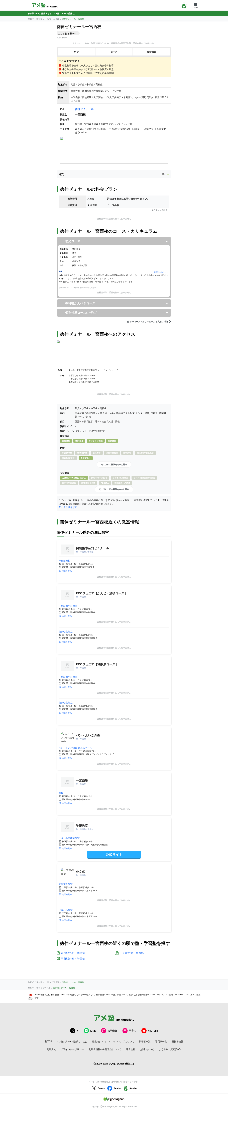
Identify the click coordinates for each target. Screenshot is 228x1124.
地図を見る (67, 570)
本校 (61, 792)
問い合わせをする (68, 507)
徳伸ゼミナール (84, 109)
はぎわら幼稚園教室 (69, 838)
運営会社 (130, 1049)
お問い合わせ (147, 1049)
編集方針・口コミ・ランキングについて (113, 1041)
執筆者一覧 (145, 1041)
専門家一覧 (161, 1041)
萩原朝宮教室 (66, 631)
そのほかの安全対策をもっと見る (114, 489)
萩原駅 (56, 18)
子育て (132, 1030)
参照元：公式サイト (161, 272)
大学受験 (112, 1030)
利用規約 (51, 1049)
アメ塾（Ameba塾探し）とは (72, 1041)
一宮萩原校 (64, 560)
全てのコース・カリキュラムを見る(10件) (147, 321)
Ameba (101, 1088)
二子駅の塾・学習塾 (132, 953)
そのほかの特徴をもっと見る (114, 464)
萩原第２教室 (66, 884)
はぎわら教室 (66, 910)
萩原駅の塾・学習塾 (73, 953)
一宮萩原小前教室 (68, 605)
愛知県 (39, 18)
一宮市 (48, 18)
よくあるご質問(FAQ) (170, 1049)
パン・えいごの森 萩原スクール (75, 747)
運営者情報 (177, 1041)
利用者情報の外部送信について (105, 1049)
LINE (93, 1030)
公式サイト (114, 854)
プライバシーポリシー (72, 1049)
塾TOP (31, 18)
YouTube (153, 1030)
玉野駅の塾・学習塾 (73, 958)
